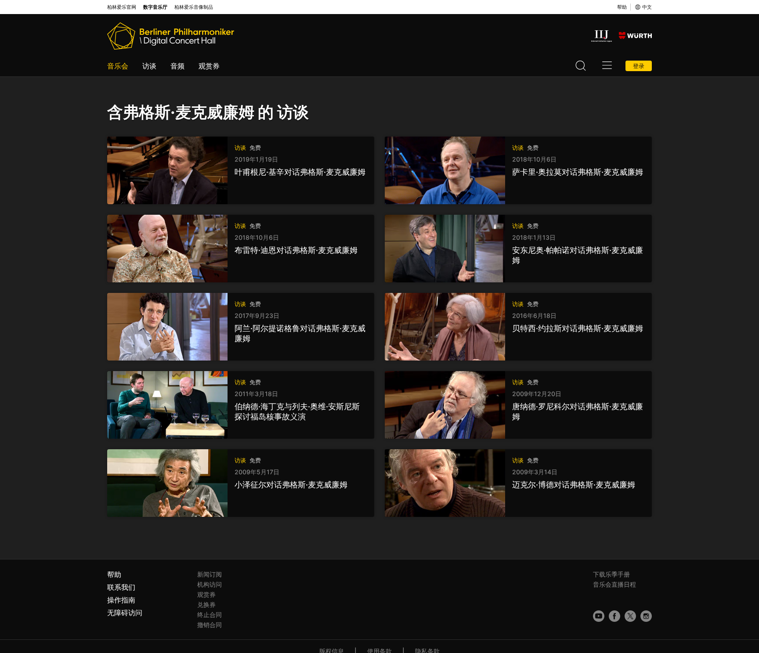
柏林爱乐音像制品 (193, 7)
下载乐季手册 (611, 574)
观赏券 (209, 65)
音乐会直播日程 (614, 584)
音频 (177, 65)
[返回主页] (170, 36)
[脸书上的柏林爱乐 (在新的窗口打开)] (614, 616)
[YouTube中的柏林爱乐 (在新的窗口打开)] (598, 616)
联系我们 (121, 587)
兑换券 (206, 604)
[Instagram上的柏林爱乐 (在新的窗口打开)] (646, 616)
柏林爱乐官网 (121, 7)
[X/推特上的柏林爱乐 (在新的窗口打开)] (630, 616)
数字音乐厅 (155, 7)
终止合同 (209, 614)
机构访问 (209, 584)
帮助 (622, 7)
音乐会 (117, 65)
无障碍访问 (124, 612)
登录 (638, 65)
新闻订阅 (209, 574)
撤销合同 (209, 624)
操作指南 (121, 599)
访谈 (149, 65)
